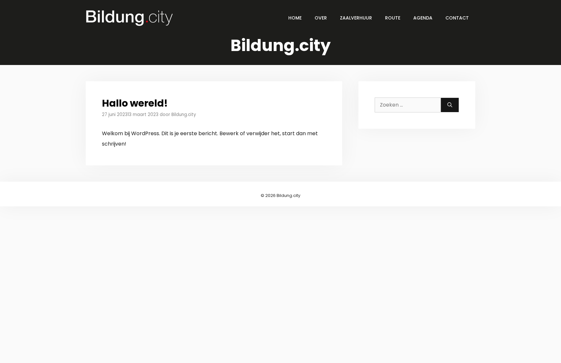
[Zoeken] (450, 104)
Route (392, 18)
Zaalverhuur (356, 18)
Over (321, 18)
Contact (457, 18)
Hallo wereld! (135, 103)
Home (295, 18)
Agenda (422, 18)
